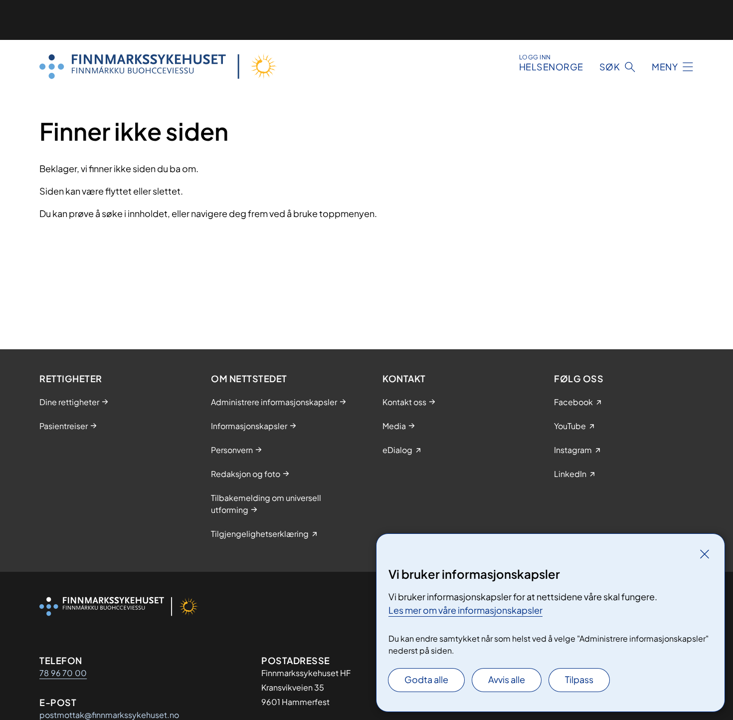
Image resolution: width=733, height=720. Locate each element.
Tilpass (579, 679)
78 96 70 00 (63, 673)
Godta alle (426, 679)
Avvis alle (506, 679)
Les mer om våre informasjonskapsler (465, 610)
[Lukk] (705, 554)
